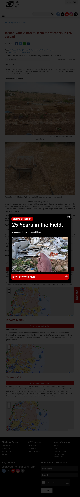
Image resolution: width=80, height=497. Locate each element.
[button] (68, 216)
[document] (40, 248)
